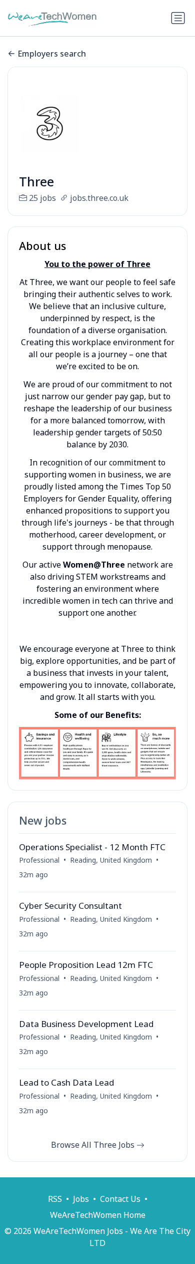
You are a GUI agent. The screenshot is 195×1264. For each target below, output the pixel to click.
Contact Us (120, 1198)
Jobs (81, 1198)
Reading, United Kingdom (111, 860)
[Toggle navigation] (178, 18)
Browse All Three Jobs (93, 1144)
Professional (39, 860)
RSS (55, 1198)
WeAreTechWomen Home (98, 1214)
